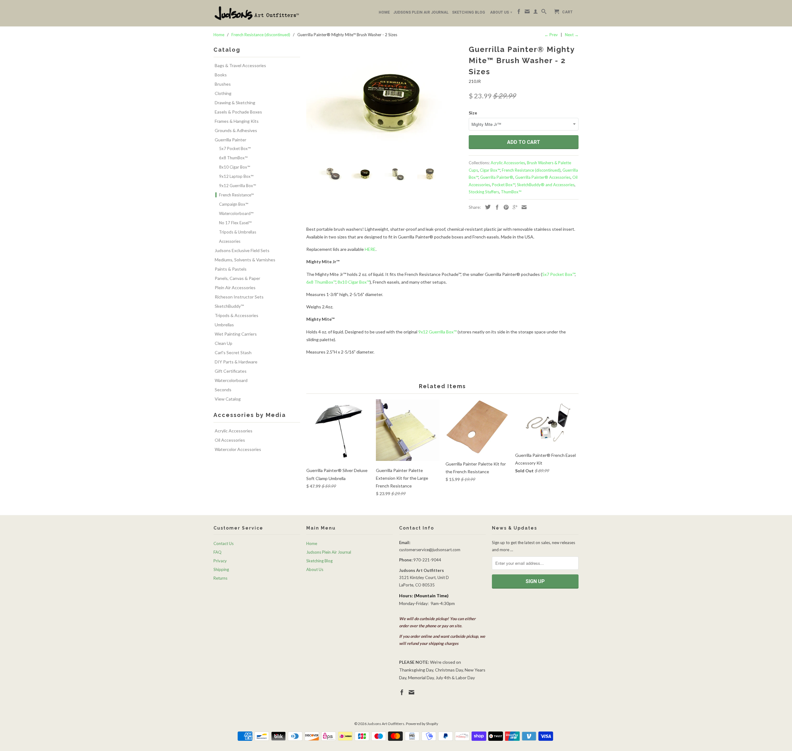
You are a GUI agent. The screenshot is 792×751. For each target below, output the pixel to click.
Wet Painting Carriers (236, 334)
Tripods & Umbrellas (237, 232)
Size (473, 112)
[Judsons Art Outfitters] (256, 13)
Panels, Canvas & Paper (237, 278)
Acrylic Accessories (233, 430)
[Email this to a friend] (523, 207)
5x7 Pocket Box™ (235, 148)
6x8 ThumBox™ (233, 157)
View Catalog (228, 398)
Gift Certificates (231, 371)
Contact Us (223, 543)
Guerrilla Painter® (496, 177)
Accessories (229, 241)
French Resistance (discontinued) (531, 170)
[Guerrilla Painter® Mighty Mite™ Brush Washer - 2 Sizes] (384, 101)
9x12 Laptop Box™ (236, 176)
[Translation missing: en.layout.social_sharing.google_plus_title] (514, 207)
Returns (220, 578)
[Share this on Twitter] (486, 207)
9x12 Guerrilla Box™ (237, 185)
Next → (572, 34)
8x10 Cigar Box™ (234, 167)
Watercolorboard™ (236, 213)
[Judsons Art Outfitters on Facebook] (518, 12)
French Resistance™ (236, 194)
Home (384, 12)
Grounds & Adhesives (236, 130)
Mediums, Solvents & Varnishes (245, 259)
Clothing (223, 93)
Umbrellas (224, 324)
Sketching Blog (468, 12)
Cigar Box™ (490, 170)
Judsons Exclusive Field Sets (242, 250)
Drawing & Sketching (235, 102)
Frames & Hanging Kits (237, 121)
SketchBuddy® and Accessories (546, 184)
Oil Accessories (230, 440)
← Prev (551, 34)
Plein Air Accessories (235, 287)
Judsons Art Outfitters (385, 723)
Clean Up (223, 343)
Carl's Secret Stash (233, 352)
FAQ (217, 552)
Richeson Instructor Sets (239, 296)
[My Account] (535, 12)
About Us (501, 12)
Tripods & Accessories (236, 315)
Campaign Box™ (233, 204)
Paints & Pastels (231, 269)
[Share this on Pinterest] (505, 207)
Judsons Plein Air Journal (421, 12)
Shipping (221, 569)
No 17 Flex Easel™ (235, 222)
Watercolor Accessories (238, 449)
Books (221, 74)
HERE (370, 249)
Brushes (223, 84)
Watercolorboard (231, 380)
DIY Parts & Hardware (236, 361)
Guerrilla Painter (230, 139)
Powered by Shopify (422, 723)
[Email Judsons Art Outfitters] (527, 12)
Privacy (220, 560)
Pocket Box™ (503, 184)
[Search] (543, 12)
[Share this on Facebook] (496, 207)
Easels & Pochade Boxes (238, 111)
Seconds (223, 389)
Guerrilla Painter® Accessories (542, 177)
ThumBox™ (511, 191)
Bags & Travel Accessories (240, 65)
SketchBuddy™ (229, 306)
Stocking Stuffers (484, 191)
